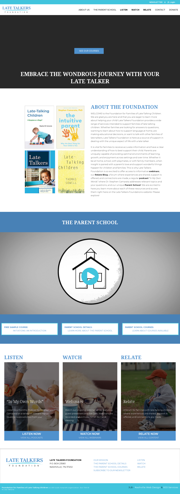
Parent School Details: (88, 329)
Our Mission (101, 460)
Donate (173, 10)
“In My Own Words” (25, 401)
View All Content (148, 436)
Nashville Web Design (148, 487)
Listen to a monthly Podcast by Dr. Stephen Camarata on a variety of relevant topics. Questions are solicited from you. (30, 413)
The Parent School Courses (110, 467)
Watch (135, 10)
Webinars (74, 401)
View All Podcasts (32, 436)
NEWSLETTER (155, 2)
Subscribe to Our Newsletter (112, 470)
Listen (123, 10)
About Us (84, 10)
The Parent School (104, 10)
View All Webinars (90, 436)
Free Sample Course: (25, 329)
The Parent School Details (110, 463)
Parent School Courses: (147, 329)
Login (172, 2)
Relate (147, 10)
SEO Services (170, 487)
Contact (160, 10)
